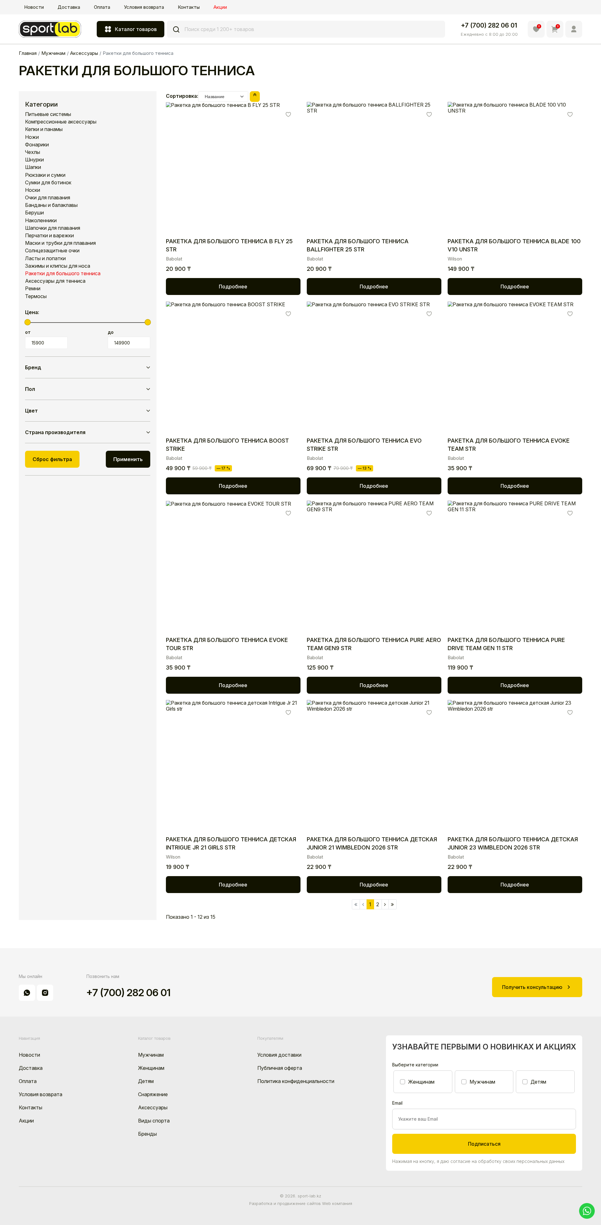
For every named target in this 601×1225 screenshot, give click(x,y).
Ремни (32, 289)
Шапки (33, 167)
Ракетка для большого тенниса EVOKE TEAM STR (509, 444)
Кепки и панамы (44, 129)
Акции (220, 7)
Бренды (147, 1134)
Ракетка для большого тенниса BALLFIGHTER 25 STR (357, 245)
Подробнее (233, 286)
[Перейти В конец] (392, 904)
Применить (128, 459)
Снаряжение (153, 1094)
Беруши (34, 213)
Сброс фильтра (52, 459)
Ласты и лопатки (45, 258)
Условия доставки (279, 1055)
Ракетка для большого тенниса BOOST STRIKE (227, 444)
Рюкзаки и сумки (45, 175)
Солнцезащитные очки (52, 251)
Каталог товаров (136, 29)
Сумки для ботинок (48, 183)
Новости (34, 7)
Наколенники (41, 220)
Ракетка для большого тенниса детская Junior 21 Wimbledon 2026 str (372, 843)
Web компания (337, 1203)
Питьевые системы (48, 114)
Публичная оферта (279, 1068)
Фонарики (37, 145)
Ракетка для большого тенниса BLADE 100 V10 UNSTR (514, 245)
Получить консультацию (532, 987)
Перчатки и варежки (49, 236)
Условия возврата (144, 7)
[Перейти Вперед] (385, 904)
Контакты (189, 7)
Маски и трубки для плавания (60, 243)
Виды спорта (154, 1120)
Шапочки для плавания (52, 228)
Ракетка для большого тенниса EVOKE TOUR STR (227, 644)
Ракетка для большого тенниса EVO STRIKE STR (364, 444)
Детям (146, 1081)
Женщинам (151, 1068)
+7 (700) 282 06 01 (489, 25)
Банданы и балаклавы (51, 205)
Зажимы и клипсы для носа (57, 266)
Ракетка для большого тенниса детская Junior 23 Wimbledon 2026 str (513, 843)
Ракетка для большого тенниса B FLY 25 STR (229, 245)
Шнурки (34, 160)
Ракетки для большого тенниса (62, 273)
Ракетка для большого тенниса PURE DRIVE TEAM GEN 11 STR (506, 644)
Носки (32, 190)
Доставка (69, 7)
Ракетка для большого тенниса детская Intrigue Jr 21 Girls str (231, 843)
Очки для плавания (47, 198)
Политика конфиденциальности (295, 1081)
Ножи (32, 137)
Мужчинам (151, 1055)
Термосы (36, 296)
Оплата (102, 7)
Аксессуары (152, 1107)
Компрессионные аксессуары (60, 122)
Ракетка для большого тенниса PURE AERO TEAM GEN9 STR (374, 644)
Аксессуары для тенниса (55, 281)
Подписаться (484, 1144)
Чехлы (32, 152)
